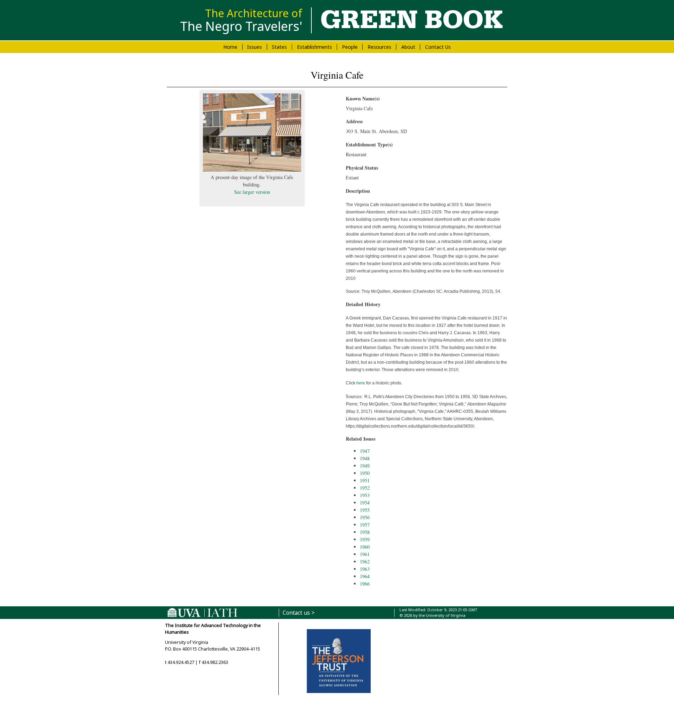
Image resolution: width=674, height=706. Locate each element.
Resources (379, 47)
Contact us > (299, 612)
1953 (365, 495)
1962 (365, 561)
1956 (365, 517)
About (408, 47)
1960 (365, 546)
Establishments (314, 47)
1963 (365, 569)
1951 (365, 480)
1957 (365, 524)
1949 (365, 465)
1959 (365, 539)
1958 (365, 532)
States (279, 47)
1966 (365, 583)
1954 (365, 502)
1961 (365, 554)
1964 (365, 576)
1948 (365, 458)
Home (230, 47)
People (350, 47)
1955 (365, 510)
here (360, 383)
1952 (365, 487)
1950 (365, 473)
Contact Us (438, 47)
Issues (254, 47)
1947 (365, 451)
